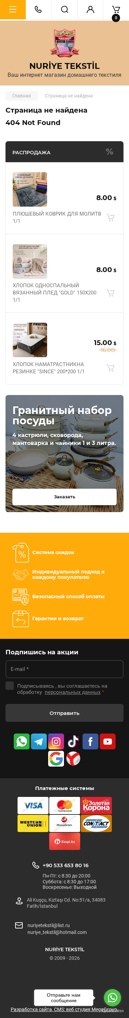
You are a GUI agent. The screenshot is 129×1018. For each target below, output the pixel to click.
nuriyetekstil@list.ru (49, 925)
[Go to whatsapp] (112, 997)
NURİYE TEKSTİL (64, 66)
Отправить (64, 713)
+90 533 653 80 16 (65, 865)
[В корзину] (110, 217)
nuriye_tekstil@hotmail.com (57, 932)
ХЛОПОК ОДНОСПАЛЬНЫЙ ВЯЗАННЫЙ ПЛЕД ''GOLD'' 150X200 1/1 (54, 292)
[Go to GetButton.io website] (112, 1011)
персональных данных (72, 692)
